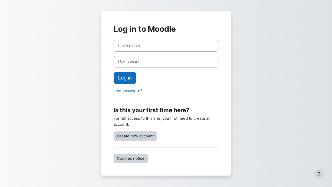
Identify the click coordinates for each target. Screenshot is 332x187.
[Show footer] (319, 174)
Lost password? (128, 90)
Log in (125, 78)
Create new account (135, 135)
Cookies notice (130, 158)
